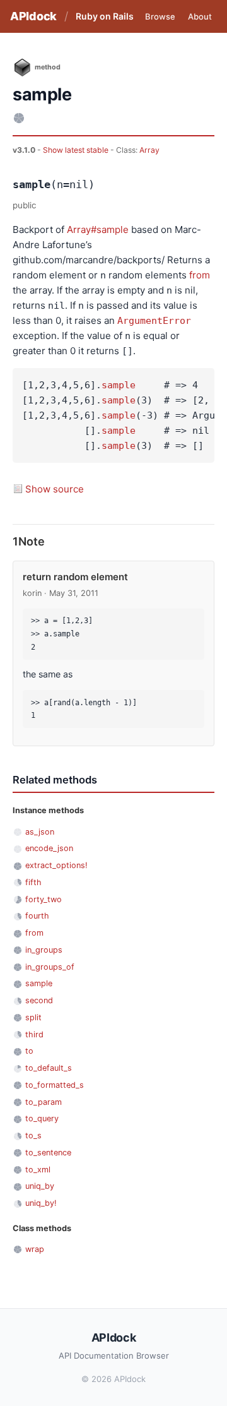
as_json (39, 832)
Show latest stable (76, 150)
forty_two (43, 899)
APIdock (33, 16)
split (33, 1017)
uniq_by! (41, 1203)
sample (119, 385)
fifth (33, 882)
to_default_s (48, 1068)
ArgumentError (154, 320)
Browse (160, 16)
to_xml (37, 1169)
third (34, 1034)
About (200, 16)
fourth (37, 915)
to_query (42, 1118)
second (39, 1000)
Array (149, 150)
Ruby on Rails (105, 16)
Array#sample (98, 229)
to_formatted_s (54, 1085)
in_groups (43, 950)
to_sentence (48, 1152)
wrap (34, 1249)
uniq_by (39, 1186)
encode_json (49, 848)
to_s (33, 1135)
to (29, 1051)
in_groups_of (49, 967)
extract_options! (56, 865)
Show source (54, 489)
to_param (43, 1102)
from (199, 275)
